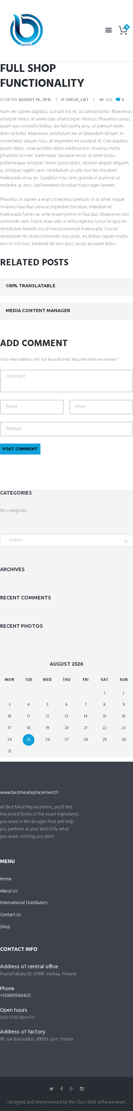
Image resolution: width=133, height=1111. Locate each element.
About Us (8, 891)
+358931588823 (15, 995)
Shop (5, 927)
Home (6, 879)
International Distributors (24, 903)
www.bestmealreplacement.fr (29, 792)
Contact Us (10, 915)
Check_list (77, 100)
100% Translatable (30, 285)
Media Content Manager (38, 310)
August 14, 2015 (34, 100)
